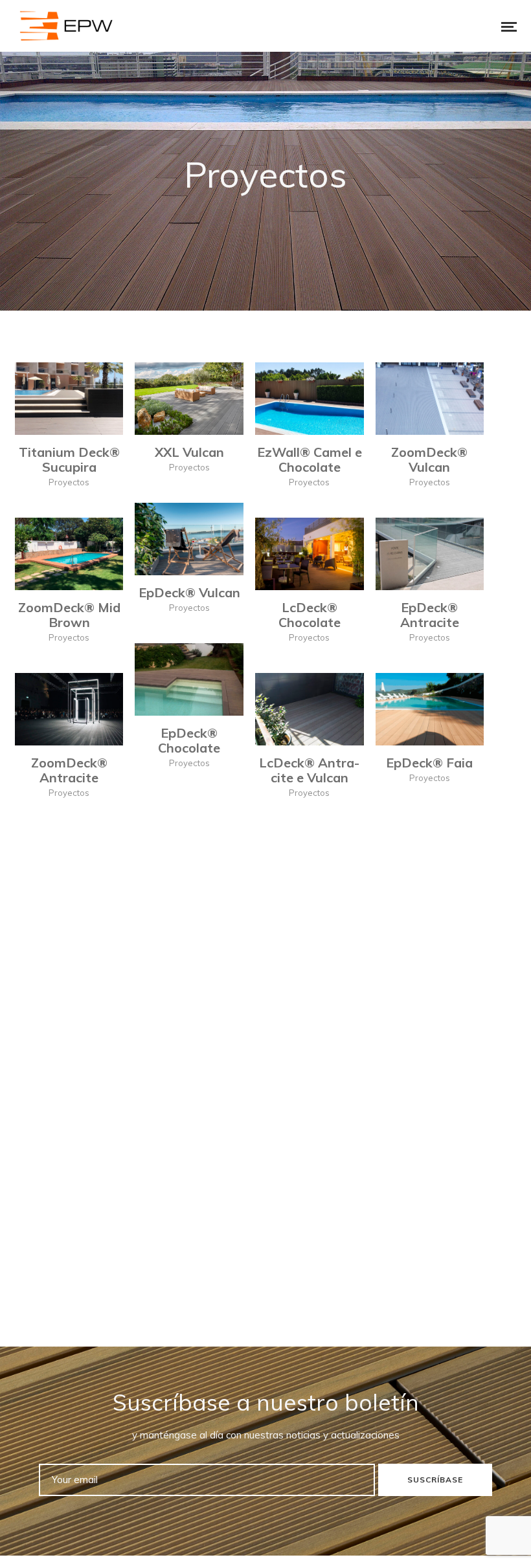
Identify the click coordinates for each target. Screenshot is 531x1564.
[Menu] (500, 26)
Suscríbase (435, 1479)
